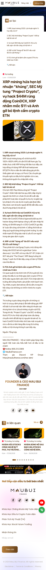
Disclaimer (9, 566)
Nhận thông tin (9, 532)
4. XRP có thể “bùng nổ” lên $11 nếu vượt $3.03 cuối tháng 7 (21, 51)
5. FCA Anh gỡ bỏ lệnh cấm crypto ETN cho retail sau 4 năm (22, 59)
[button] (14, 460)
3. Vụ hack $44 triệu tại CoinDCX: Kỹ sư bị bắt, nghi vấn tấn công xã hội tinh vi (22, 44)
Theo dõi (10, 549)
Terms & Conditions (24, 566)
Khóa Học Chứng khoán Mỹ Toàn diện (20, 509)
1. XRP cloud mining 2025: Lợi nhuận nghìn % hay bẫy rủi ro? (23, 29)
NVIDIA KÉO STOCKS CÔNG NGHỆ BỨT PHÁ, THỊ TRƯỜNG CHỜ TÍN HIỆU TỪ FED (12, 447)
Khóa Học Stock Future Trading (17, 524)
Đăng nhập (39, 3)
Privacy (38, 566)
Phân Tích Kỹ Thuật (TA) (13, 519)
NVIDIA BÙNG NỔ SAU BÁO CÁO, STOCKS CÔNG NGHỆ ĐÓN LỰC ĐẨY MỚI (34, 447)
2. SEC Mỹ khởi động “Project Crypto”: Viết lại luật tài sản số (23, 37)
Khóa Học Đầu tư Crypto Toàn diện (19, 514)
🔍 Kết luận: (11, 65)
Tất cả (36, 422)
